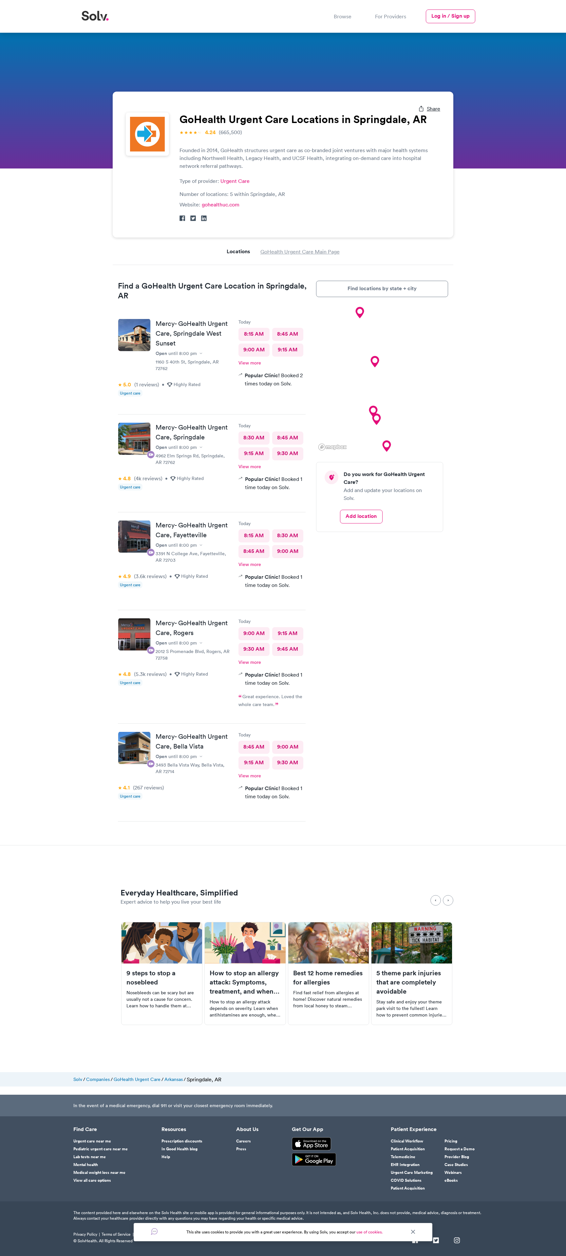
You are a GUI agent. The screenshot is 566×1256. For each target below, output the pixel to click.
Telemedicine (403, 1157)
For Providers (390, 16)
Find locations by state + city (382, 288)
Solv (77, 1079)
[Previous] (435, 900)
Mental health (85, 1165)
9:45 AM (287, 649)
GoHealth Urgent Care (137, 1079)
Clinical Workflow (407, 1141)
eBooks (451, 1180)
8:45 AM (287, 333)
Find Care (85, 1129)
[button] (376, 419)
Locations (238, 251)
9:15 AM (287, 349)
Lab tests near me (89, 1157)
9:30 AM (287, 453)
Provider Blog (456, 1157)
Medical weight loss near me (99, 1173)
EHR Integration (405, 1165)
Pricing (450, 1141)
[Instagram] (457, 1241)
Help (165, 1157)
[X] (436, 1241)
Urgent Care (235, 181)
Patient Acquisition (408, 1149)
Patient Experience (414, 1129)
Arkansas (173, 1079)
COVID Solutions (406, 1180)
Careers (243, 1141)
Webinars (453, 1173)
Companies (98, 1079)
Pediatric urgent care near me (100, 1149)
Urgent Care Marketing (412, 1173)
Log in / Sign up (450, 15)
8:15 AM (254, 333)
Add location (361, 516)
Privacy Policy (85, 1234)
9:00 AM (254, 349)
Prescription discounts (181, 1141)
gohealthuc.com (220, 204)
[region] (382, 379)
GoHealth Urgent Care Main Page (300, 251)
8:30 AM (253, 437)
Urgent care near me (92, 1141)
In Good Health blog (179, 1149)
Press (241, 1149)
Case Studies (456, 1165)
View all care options (92, 1180)
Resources (173, 1129)
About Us (247, 1129)
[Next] (448, 900)
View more (249, 363)
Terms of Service (116, 1234)
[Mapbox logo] (332, 447)
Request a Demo (459, 1149)
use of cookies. (369, 1232)
